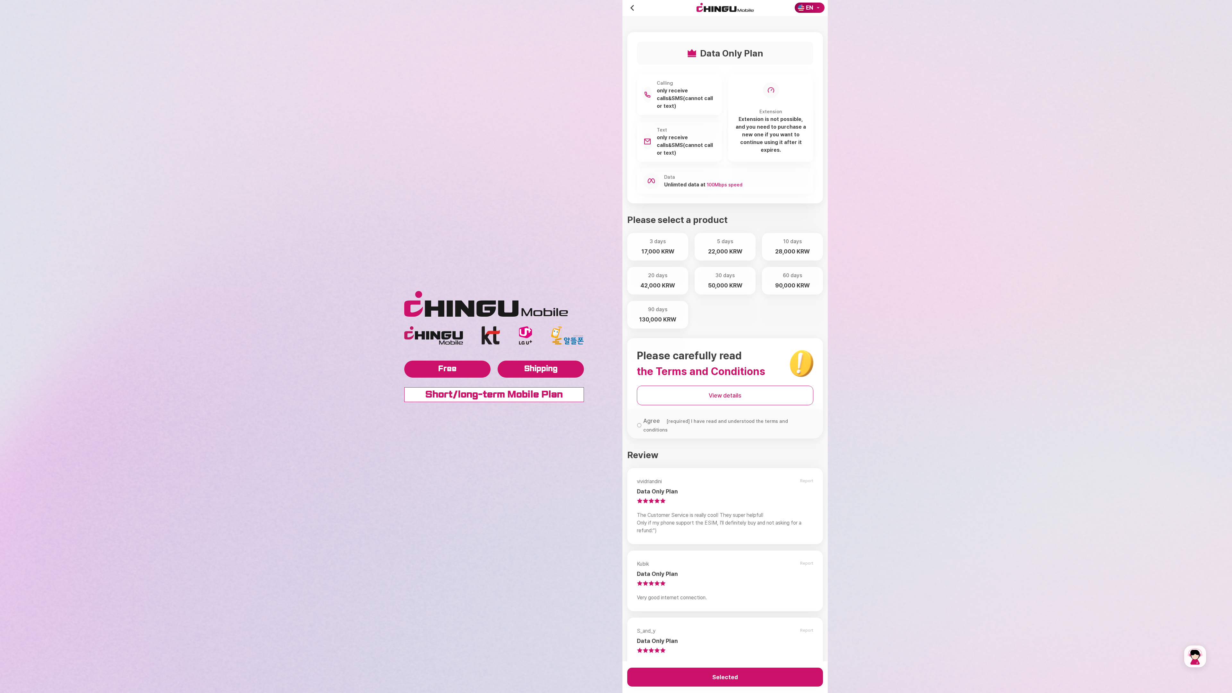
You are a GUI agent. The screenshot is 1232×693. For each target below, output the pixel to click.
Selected (725, 677)
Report (806, 480)
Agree (715, 425)
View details (725, 395)
